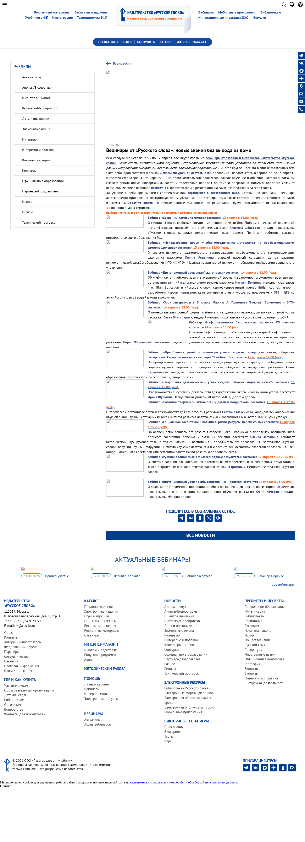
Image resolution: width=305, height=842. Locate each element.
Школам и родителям (100, 650)
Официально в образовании (43, 181)
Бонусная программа (100, 654)
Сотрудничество (16, 656)
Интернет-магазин (98, 693)
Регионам (251, 625)
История (250, 635)
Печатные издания (98, 606)
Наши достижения (18, 670)
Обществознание (257, 640)
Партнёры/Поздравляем (40, 191)
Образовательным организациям (29, 690)
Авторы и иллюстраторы (22, 642)
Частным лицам (16, 685)
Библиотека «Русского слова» (187, 688)
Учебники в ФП (36, 18)
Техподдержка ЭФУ (92, 18)
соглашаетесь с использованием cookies (157, 782)
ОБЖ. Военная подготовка (264, 659)
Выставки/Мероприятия (39, 108)
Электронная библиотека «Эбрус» (190, 707)
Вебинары (206, 12)
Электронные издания (101, 611)
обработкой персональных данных (212, 782)
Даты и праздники (35, 118)
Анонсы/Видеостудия (37, 87)
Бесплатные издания (90, 12)
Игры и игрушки (96, 616)
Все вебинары (283, 584)
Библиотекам (271, 12)
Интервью (29, 139)
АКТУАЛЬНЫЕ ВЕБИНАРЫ (152, 559)
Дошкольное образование (264, 606)
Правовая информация (21, 666)
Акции (89, 659)
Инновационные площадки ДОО (223, 18)
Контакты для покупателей (24, 714)
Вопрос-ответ (14, 709)
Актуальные (93, 719)
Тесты (168, 736)
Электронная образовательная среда (187, 700)
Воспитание (253, 621)
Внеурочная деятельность (264, 683)
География (252, 664)
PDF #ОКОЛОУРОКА (100, 621)
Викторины (172, 731)
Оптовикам (12, 704)
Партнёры (11, 651)
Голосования (173, 727)
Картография (62, 18)
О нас (8, 632)
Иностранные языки (259, 654)
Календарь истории (36, 160)
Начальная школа (257, 630)
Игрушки (259, 18)
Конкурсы (29, 170)
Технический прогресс (38, 222)
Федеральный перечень (22, 647)
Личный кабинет (96, 684)
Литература (253, 649)
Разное (27, 201)
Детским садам (15, 695)
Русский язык (254, 645)
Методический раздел (105, 668)
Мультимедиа (254, 611)
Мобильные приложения (237, 12)
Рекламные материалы (52, 12)
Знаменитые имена (36, 129)
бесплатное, (160, 188)
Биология (251, 668)
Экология (251, 673)
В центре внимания (36, 98)
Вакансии (11, 661)
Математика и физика (261, 678)
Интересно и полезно (38, 150)
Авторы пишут (32, 77)
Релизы (27, 212)
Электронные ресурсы (101, 698)
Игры (168, 741)
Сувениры (91, 635)
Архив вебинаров (97, 724)
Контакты (11, 637)
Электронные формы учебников (189, 693)
